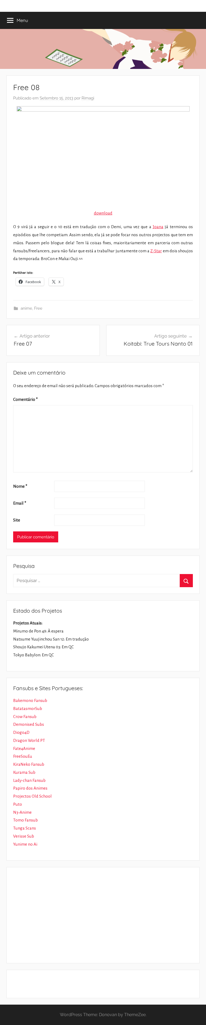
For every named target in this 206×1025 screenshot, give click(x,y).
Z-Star (156, 251)
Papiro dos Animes (30, 788)
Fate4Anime (24, 748)
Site (16, 520)
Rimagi (88, 98)
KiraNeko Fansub (28, 764)
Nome (20, 486)
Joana (158, 226)
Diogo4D (21, 732)
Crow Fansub (24, 716)
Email (19, 503)
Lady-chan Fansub (29, 780)
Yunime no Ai (25, 844)
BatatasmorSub (27, 708)
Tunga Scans (24, 828)
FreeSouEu (22, 756)
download (103, 213)
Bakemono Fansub (30, 700)
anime (26, 308)
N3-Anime (22, 812)
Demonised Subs (28, 724)
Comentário (25, 399)
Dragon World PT (29, 740)
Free (38, 308)
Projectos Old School (32, 796)
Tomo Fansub (25, 820)
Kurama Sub (24, 772)
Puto (17, 804)
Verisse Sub (23, 836)
